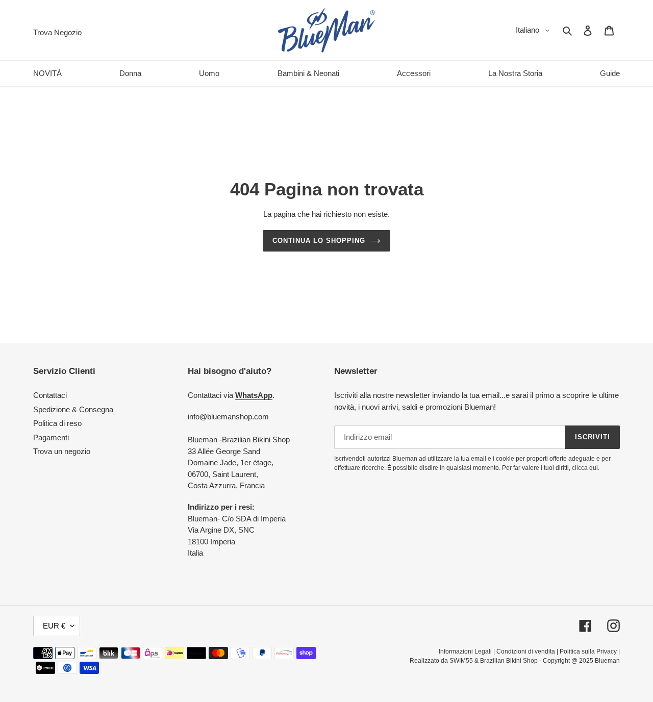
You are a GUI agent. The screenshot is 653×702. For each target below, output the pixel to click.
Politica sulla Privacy (588, 651)
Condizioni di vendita (525, 651)
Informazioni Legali (465, 651)
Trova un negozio (61, 451)
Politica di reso (57, 423)
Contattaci (50, 395)
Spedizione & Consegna (73, 409)
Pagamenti (51, 437)
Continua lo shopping (319, 240)
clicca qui (585, 467)
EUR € (54, 625)
